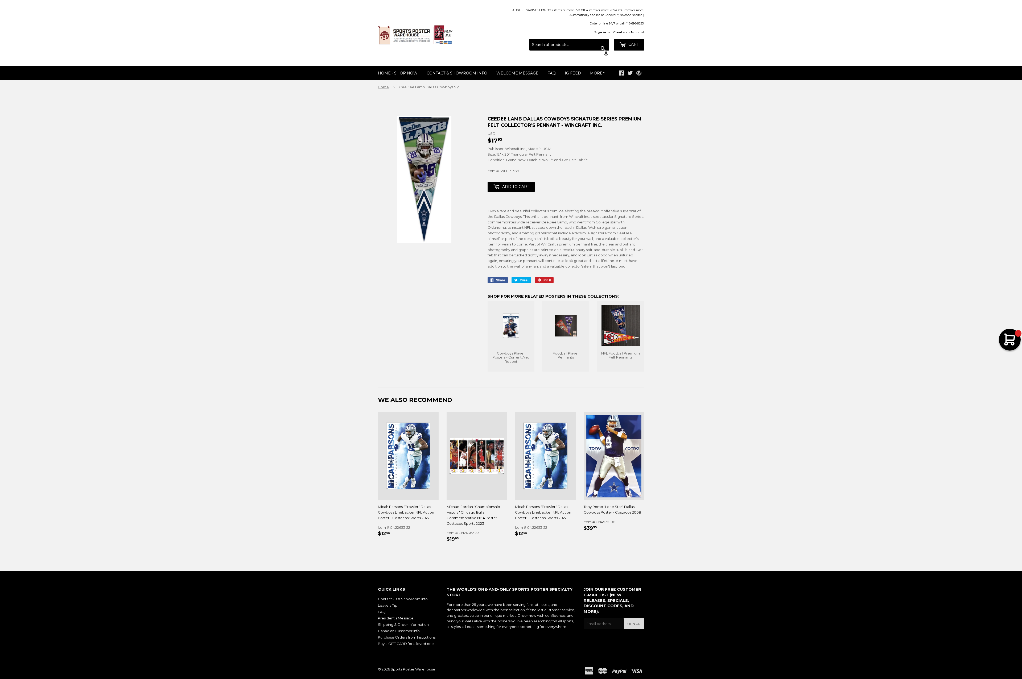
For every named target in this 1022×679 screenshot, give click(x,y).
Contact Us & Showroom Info (403, 599)
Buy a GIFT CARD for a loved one (406, 643)
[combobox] (569, 45)
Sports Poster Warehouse (413, 669)
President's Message (396, 618)
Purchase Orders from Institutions (406, 637)
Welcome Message (517, 73)
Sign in (600, 32)
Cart (633, 44)
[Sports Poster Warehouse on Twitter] (630, 74)
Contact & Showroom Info (457, 73)
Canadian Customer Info (399, 631)
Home (383, 87)
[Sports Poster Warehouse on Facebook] (621, 74)
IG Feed (573, 73)
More (596, 73)
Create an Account (628, 32)
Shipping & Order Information (403, 624)
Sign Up (634, 624)
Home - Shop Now (398, 73)
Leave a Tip (387, 605)
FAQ (551, 73)
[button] (569, 55)
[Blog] (638, 73)
